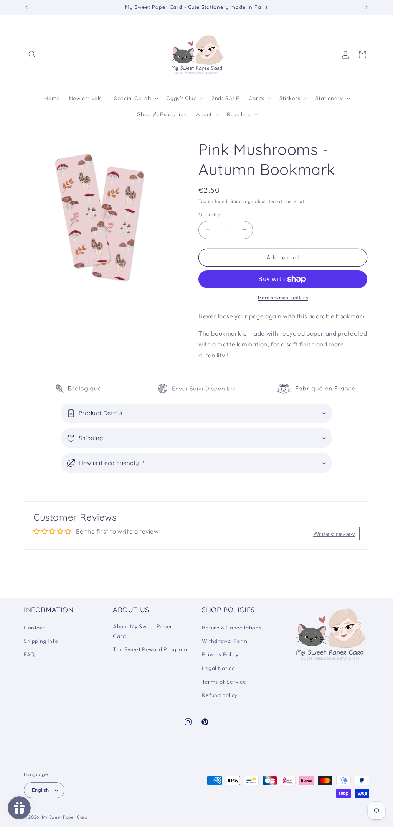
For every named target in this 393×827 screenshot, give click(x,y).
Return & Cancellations (231, 627)
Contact (34, 627)
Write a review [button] (334, 533)
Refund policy (220, 695)
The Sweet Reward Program (150, 649)
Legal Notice (218, 668)
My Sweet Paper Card (65, 817)
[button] (32, 54)
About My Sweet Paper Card (143, 631)
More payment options (283, 297)
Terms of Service (224, 681)
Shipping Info (41, 641)
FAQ (29, 654)
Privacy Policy (220, 654)
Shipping (240, 201)
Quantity (209, 214)
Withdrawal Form (225, 641)
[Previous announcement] (26, 7)
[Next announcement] (366, 7)
